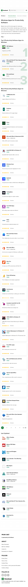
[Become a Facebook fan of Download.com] (3, 575)
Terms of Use (4, 560)
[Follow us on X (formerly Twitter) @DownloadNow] (5, 575)
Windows (3, 15)
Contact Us (4, 549)
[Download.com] (4, 10)
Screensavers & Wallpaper (22, 15)
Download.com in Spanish (7, 551)
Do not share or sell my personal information (11, 565)
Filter (2, 37)
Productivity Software (12, 15)
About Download (5, 544)
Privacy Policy (4, 558)
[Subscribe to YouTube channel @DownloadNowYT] (8, 575)
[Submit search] (10, 10)
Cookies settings (5, 567)
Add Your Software (5, 546)
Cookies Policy (5, 563)
